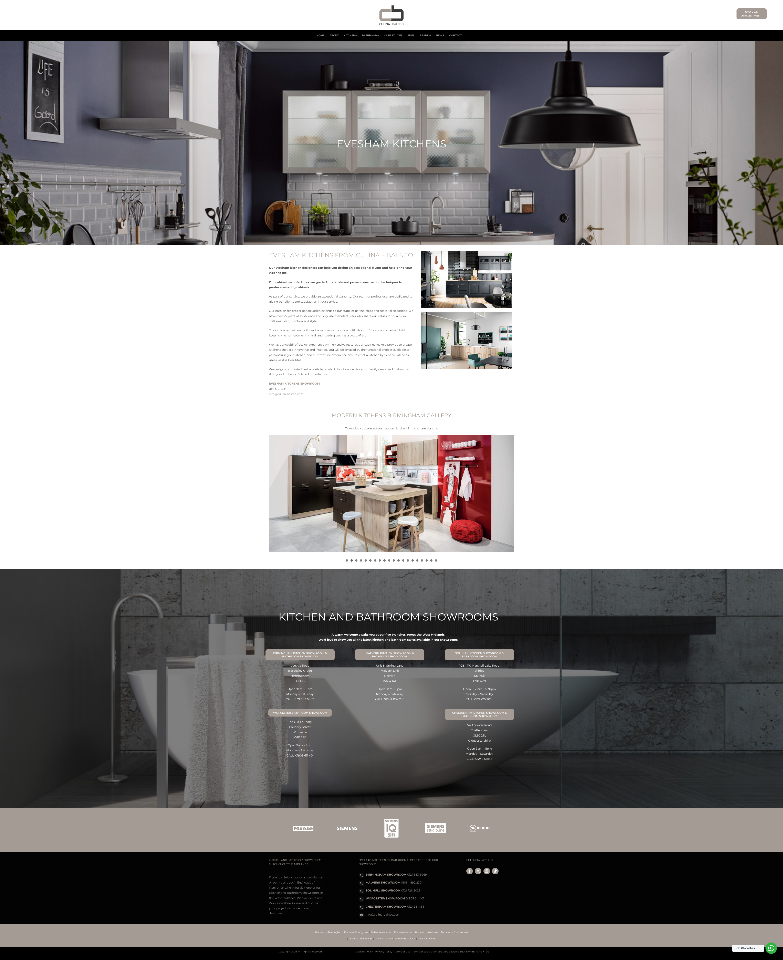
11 (394, 560)
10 (389, 560)
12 (398, 560)
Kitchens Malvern (403, 932)
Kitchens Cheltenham (360, 938)
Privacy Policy (383, 951)
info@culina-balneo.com (286, 394)
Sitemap (435, 951)
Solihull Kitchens (426, 938)
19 (431, 560)
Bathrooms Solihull (405, 938)
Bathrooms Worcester (427, 932)
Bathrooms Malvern (381, 932)
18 (427, 560)
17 (422, 560)
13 (403, 560)
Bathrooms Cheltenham (454, 932)
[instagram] (486, 871)
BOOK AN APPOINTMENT (751, 14)
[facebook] (469, 871)
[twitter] (478, 871)
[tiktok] (495, 871)
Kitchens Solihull (383, 938)
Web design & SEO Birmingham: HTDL (466, 951)
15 (412, 560)
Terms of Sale (420, 951)
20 (436, 560)
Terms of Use (402, 951)
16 (417, 560)
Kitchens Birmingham (356, 932)
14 (408, 560)
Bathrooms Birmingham (328, 932)
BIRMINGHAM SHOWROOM (386, 874)
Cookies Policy (364, 951)
